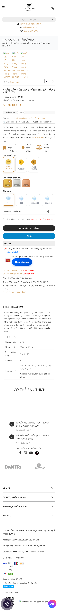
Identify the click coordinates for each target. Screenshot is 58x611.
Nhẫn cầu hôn (26, 39)
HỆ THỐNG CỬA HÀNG (30, 24)
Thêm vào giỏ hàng (29, 228)
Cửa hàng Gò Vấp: (20, 273)
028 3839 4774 (24, 439)
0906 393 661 (38, 137)
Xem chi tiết (12, 252)
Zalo (29, 236)
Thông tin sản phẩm (13, 307)
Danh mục (14, 82)
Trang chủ (8, 39)
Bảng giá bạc (31, 31)
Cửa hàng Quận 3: (19, 270)
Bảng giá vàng (30, 27)
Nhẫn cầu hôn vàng (37, 118)
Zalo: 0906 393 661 (27, 426)
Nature (21, 112)
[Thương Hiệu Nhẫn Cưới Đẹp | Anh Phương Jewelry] (29, 7)
